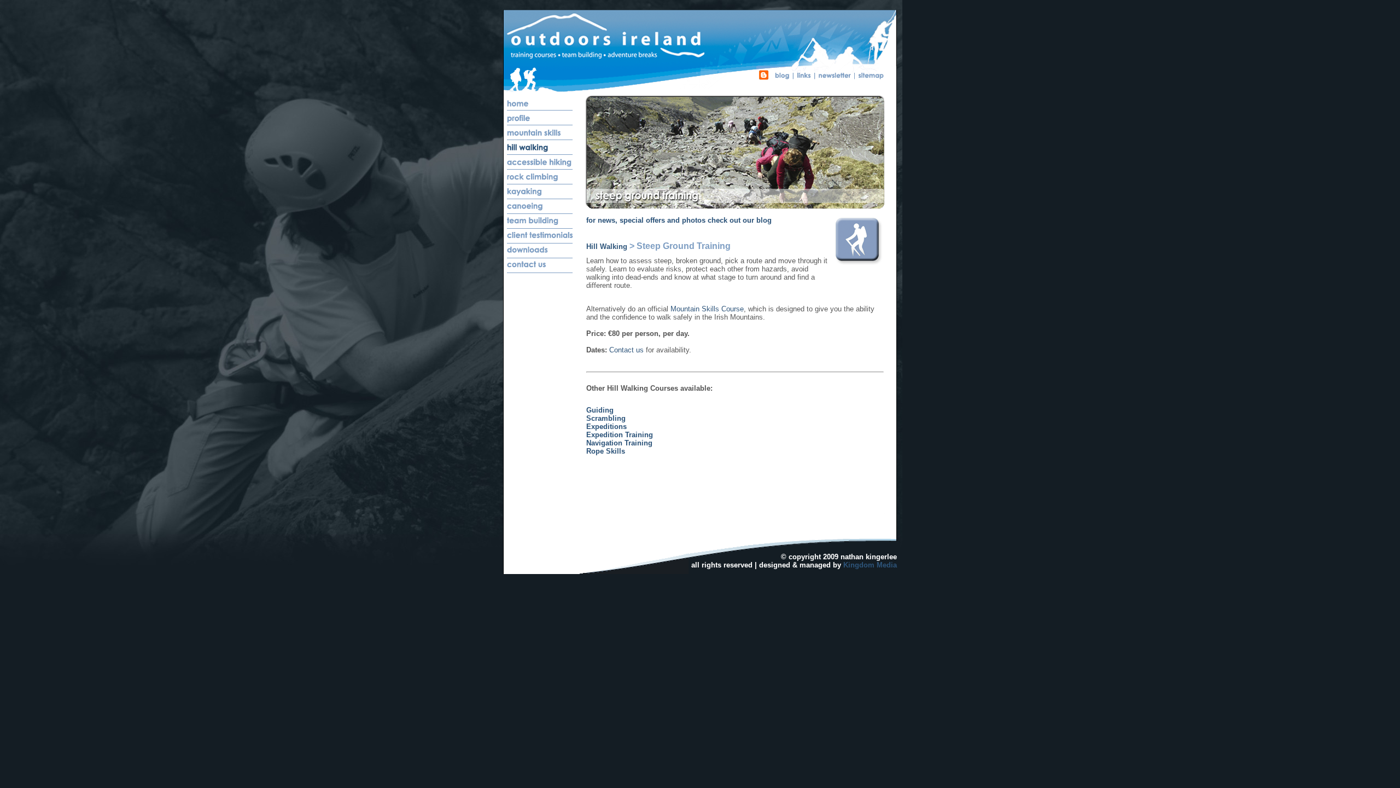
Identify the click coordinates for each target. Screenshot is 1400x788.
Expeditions (606, 426)
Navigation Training (619, 443)
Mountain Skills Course (707, 309)
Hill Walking (606, 246)
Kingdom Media (870, 565)
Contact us (626, 350)
